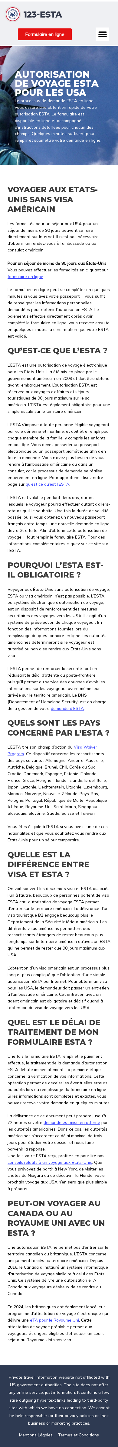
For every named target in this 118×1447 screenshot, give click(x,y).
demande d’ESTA (67, 708)
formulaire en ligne (25, 276)
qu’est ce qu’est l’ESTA (47, 484)
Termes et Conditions (78, 1434)
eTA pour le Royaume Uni (54, 1319)
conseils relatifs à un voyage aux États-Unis (50, 1162)
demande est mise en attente (72, 1122)
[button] (102, 34)
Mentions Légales (36, 1434)
